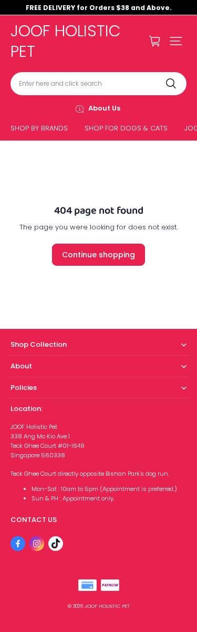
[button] (175, 41)
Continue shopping (98, 254)
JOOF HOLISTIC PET (107, 606)
